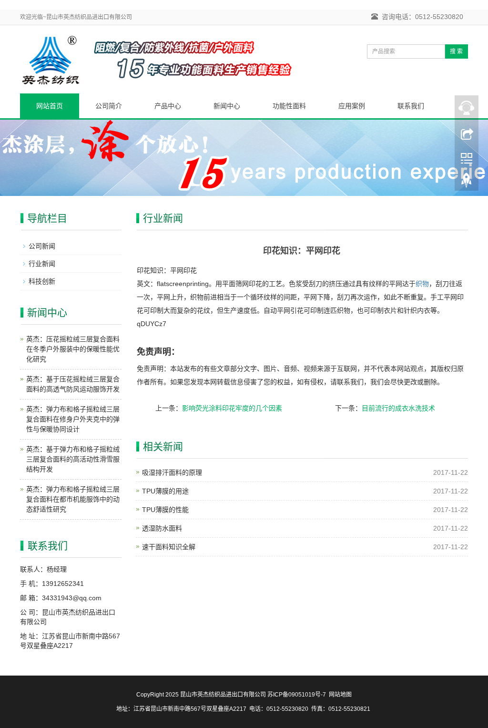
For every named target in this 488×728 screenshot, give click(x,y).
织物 (422, 283)
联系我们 (410, 106)
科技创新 (42, 281)
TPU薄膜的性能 (165, 509)
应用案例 (351, 106)
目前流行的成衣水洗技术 (398, 408)
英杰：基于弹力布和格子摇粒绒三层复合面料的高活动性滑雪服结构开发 (73, 459)
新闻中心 (227, 106)
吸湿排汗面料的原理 (172, 472)
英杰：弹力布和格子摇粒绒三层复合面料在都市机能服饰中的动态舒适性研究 (73, 499)
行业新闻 (42, 263)
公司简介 (108, 106)
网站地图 (340, 694)
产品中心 (167, 106)
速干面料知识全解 (168, 547)
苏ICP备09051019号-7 (296, 694)
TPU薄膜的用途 (165, 491)
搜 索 (456, 51)
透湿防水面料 (162, 528)
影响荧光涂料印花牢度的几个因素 (232, 408)
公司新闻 (42, 246)
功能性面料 (289, 106)
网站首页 (49, 106)
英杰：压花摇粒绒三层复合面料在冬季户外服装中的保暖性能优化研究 (73, 349)
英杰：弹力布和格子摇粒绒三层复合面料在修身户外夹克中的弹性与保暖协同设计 (73, 419)
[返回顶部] (466, 183)
